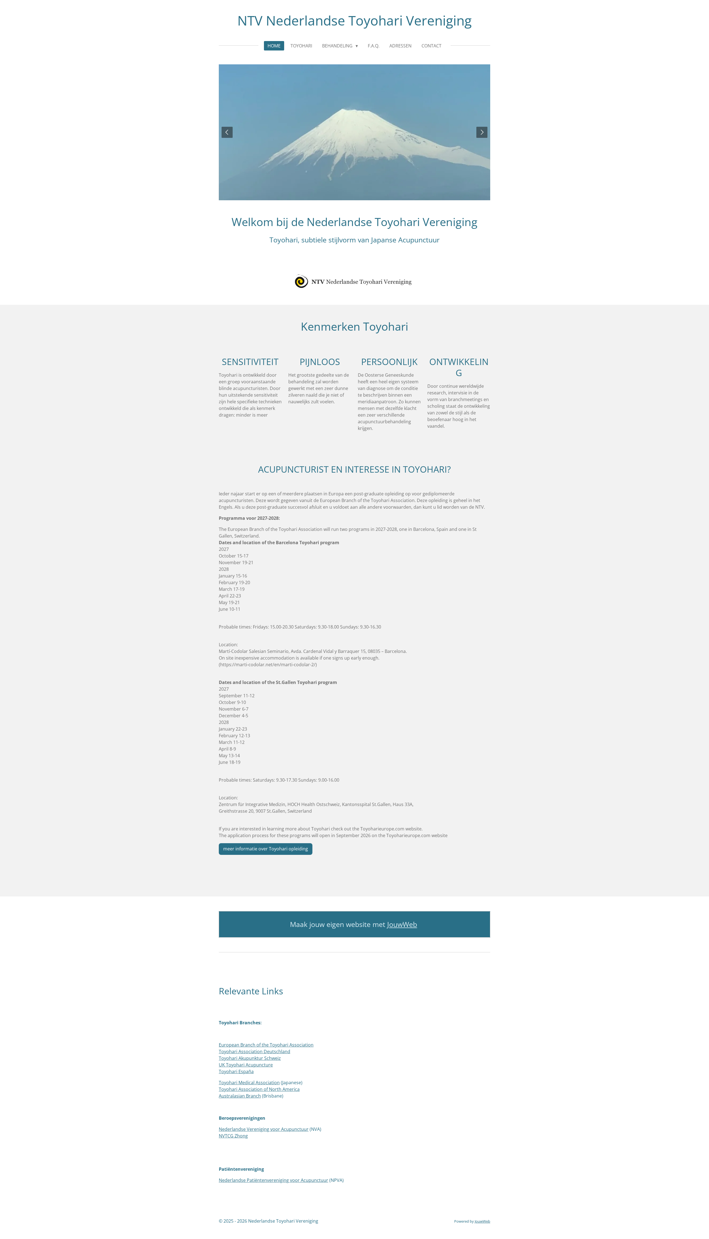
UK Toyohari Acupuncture (246, 1065)
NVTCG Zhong (233, 1136)
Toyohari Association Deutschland (254, 1051)
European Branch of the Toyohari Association (266, 1045)
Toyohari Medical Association (249, 1083)
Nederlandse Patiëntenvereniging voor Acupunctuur (273, 1180)
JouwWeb (402, 924)
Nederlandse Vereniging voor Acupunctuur (264, 1129)
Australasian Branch (240, 1096)
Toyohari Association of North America (259, 1089)
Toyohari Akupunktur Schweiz (250, 1058)
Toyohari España (236, 1071)
